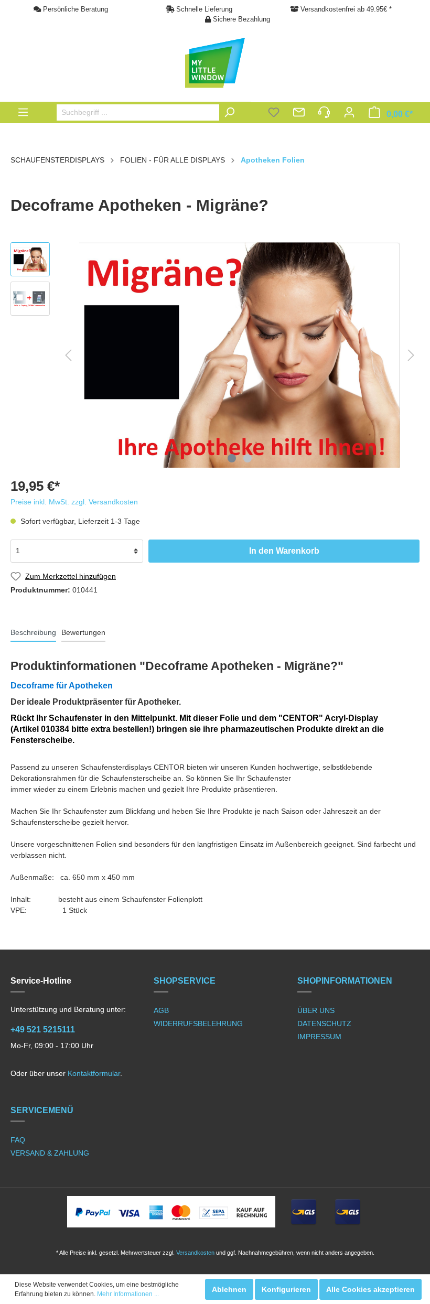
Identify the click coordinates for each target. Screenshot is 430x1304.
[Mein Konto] (349, 113)
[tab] (33, 632)
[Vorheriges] (68, 355)
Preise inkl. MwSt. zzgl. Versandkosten (74, 502)
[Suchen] (231, 112)
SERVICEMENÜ (41, 1110)
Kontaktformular (94, 1073)
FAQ (17, 1140)
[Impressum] (324, 113)
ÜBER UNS (316, 1010)
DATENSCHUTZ (324, 1023)
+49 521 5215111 (42, 1029)
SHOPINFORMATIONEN (344, 980)
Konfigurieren (286, 1289)
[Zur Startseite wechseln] (215, 63)
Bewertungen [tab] (83, 632)
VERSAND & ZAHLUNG (49, 1153)
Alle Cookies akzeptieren (370, 1289)
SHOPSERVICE (185, 980)
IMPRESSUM (319, 1036)
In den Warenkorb (284, 550)
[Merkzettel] (273, 113)
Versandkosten (195, 1252)
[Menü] (23, 112)
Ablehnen (229, 1289)
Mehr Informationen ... (128, 1294)
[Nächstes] (411, 355)
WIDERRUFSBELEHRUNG (198, 1023)
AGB (161, 1010)
